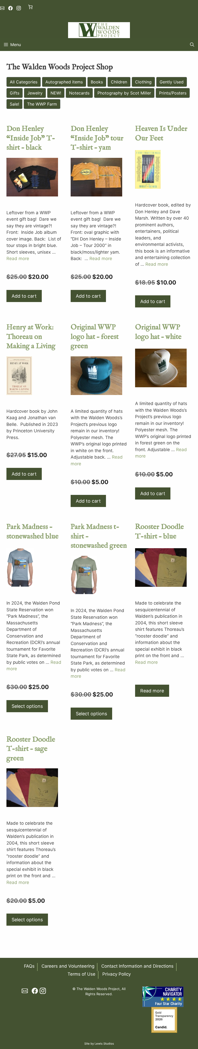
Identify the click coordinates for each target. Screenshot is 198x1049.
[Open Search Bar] (192, 44)
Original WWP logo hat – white (158, 332)
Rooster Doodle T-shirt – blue (159, 531)
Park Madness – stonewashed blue (32, 531)
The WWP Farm (42, 104)
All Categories (23, 81)
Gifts (14, 93)
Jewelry (35, 93)
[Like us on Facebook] (10, 8)
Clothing (143, 81)
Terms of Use (81, 974)
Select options (27, 706)
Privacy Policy (116, 974)
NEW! (56, 93)
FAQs (29, 966)
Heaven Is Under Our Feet (161, 133)
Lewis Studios (104, 1043)
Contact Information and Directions (137, 966)
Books (97, 81)
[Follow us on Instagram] (18, 8)
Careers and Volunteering (68, 966)
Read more (17, 258)
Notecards (79, 93)
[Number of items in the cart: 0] (30, 6)
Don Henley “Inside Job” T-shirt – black (30, 138)
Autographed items (64, 81)
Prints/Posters (172, 93)
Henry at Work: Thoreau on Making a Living (30, 337)
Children (119, 81)
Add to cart (24, 296)
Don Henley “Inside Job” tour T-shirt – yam (97, 138)
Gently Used (172, 81)
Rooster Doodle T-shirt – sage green (30, 749)
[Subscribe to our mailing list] (2, 8)
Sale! (14, 104)
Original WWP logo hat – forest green (95, 337)
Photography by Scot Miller (124, 93)
